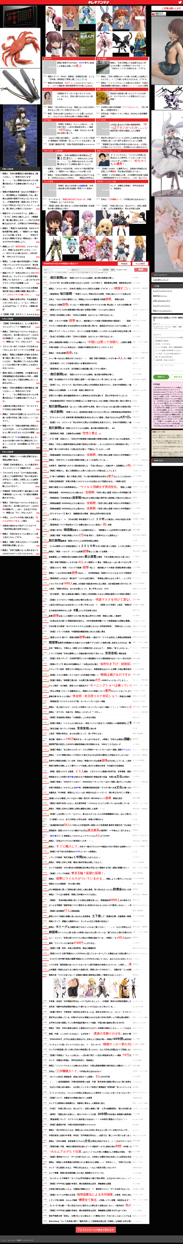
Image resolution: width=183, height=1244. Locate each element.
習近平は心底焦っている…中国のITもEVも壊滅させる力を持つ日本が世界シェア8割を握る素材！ (90, 1017)
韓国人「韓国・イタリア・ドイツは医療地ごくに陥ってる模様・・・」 (82, 551)
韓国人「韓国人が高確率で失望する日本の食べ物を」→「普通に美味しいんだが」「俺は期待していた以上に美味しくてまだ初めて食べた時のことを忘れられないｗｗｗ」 (20, 361)
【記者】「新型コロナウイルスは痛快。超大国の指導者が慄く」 (82, 277)
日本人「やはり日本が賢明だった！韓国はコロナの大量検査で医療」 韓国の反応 (86, 299)
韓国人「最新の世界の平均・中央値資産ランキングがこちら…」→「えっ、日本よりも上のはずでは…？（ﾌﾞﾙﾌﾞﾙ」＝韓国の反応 (20, 304)
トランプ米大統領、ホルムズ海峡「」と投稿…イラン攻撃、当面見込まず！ (89, 1200)
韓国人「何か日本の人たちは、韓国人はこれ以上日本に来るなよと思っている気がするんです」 (89, 1130)
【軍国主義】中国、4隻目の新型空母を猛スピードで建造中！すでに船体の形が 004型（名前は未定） (95, 1146)
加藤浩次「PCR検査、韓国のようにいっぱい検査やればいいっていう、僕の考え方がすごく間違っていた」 (94, 792)
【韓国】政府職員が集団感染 (64, 910)
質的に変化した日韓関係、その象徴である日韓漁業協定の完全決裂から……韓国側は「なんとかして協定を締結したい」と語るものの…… (20, 378)
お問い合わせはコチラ (161, 300)
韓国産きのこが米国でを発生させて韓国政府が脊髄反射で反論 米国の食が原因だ (89, 776)
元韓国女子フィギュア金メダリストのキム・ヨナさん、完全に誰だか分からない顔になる (75, 96)
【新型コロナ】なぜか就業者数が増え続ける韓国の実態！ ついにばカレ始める (82, 309)
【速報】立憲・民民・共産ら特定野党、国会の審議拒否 (72, 948)
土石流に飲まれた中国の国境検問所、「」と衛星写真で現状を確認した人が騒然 (128, 127)
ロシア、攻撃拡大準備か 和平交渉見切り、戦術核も (71, 1060)
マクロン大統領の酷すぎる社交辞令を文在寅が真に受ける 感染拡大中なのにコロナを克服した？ (90, 325)
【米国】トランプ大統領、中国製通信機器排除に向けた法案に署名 (77, 631)
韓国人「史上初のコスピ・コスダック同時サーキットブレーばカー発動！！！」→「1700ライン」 (93, 707)
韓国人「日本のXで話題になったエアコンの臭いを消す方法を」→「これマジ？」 (21, 417)
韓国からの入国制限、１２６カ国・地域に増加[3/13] (71, 390)
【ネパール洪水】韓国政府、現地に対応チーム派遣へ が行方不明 (79, 1076)
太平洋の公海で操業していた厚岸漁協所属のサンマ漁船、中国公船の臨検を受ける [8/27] (86, 1022)
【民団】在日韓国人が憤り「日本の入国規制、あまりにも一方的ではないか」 (82, 315)
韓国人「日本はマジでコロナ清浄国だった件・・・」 (71, 840)
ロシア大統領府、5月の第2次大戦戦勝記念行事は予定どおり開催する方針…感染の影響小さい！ (89, 867)
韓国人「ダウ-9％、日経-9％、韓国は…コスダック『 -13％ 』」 (76, 712)
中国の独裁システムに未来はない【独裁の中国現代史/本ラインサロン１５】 (81, 347)
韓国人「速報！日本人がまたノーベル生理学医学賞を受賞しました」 (20, 544)
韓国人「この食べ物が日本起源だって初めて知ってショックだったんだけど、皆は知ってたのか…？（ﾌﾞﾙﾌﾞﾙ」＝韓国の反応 (20, 264)
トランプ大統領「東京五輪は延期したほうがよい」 (75, 857)
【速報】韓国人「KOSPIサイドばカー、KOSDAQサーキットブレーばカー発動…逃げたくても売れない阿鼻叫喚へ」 (98, 781)
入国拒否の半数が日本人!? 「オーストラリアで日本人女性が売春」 (20, 408)
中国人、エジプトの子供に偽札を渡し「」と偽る (20, 519)
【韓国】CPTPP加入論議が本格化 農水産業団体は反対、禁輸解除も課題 (80, 1183)
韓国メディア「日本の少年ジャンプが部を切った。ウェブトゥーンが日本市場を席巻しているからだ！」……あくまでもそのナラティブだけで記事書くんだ (21, 278)
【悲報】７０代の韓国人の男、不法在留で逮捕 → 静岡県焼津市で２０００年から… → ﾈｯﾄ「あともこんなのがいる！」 (124, 178)
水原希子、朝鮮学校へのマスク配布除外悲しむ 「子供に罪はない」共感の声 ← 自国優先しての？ (96, 465)
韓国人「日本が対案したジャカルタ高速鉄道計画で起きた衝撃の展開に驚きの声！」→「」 (20, 291)
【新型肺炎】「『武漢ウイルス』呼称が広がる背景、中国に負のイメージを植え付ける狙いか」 (95, 293)
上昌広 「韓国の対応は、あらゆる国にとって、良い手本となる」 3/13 (78, 588)
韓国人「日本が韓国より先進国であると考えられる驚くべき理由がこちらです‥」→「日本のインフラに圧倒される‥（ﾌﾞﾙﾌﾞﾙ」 (128, 65)
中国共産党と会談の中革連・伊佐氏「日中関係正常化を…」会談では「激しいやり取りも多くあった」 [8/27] (95, 1135)
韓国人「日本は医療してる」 (64, 352)
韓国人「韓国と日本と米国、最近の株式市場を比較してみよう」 (76, 862)
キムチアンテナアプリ (161, 305)
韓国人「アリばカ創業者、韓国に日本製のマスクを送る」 (73, 894)
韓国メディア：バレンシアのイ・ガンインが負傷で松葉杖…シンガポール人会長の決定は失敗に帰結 (91, 331)
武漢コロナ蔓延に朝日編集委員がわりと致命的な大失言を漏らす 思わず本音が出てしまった (88, 395)
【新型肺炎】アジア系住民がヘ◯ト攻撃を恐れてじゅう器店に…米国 (80, 524)
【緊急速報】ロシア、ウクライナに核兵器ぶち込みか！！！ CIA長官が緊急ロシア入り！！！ (88, 1119)
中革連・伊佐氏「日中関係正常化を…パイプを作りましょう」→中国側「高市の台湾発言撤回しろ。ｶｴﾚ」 (93, 1001)
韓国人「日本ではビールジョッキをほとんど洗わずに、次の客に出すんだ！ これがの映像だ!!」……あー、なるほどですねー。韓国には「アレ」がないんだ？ (21, 336)
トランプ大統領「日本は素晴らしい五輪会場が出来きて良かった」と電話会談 (87, 653)
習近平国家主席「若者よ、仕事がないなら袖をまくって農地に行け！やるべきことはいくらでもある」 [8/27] (95, 1215)
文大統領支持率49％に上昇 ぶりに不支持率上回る (73, 610)
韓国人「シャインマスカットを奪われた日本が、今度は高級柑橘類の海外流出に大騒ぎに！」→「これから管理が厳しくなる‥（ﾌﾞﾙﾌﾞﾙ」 (124, 86)
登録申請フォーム (160, 296)
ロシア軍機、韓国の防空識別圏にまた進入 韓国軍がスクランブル (76, 1173)
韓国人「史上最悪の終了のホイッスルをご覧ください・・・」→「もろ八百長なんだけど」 (93, 927)
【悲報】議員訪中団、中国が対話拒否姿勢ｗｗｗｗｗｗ (71, 144)
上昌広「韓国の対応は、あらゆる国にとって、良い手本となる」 (76, 733)
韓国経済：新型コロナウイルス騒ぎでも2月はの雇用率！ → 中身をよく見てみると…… (91, 830)
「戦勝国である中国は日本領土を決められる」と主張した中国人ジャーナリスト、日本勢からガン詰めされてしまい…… (124, 147)
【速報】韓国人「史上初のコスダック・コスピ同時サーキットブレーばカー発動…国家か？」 (93, 749)
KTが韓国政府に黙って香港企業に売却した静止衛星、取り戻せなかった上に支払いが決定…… (92, 889)
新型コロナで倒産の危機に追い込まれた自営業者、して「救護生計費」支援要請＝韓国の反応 (93, 916)
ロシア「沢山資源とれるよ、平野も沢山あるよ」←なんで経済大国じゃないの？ (82, 1167)
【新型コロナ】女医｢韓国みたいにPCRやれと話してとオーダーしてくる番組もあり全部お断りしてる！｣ (93, 953)
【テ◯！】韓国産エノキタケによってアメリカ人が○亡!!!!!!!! (79, 835)
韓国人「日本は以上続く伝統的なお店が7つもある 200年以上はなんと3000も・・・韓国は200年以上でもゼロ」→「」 (71, 178)
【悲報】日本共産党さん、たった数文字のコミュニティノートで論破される (20, 325)
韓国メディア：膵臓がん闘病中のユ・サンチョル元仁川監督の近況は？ (79, 921)
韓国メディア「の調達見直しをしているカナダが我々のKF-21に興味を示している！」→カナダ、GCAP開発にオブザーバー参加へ (21, 442)
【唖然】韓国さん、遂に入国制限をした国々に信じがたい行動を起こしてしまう (82, 470)
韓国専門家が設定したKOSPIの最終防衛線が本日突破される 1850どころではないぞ (85, 744)
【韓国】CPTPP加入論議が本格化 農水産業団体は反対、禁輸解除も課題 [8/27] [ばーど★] (87, 1210)
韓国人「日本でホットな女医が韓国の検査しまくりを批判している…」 (79, 460)
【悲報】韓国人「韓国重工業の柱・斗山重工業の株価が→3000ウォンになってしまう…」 (89, 680)
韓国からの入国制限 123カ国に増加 (64, 883)
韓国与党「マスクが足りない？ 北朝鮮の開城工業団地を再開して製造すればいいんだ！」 (86, 975)
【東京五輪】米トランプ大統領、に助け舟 (72, 728)
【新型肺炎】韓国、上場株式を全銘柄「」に (75, 433)
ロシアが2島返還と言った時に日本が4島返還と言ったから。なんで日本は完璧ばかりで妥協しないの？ (92, 1049)
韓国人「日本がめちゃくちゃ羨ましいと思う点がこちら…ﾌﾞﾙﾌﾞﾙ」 (20, 535)
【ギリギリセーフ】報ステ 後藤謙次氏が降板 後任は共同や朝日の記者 (80, 513)
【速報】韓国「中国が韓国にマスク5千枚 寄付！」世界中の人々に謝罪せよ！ (84, 535)
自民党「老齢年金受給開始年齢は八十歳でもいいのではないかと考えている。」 (82, 1006)
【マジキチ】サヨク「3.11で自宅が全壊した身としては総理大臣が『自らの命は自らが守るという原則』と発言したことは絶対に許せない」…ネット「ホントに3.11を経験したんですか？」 (20, 479)
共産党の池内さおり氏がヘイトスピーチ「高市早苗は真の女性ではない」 (19, 527)
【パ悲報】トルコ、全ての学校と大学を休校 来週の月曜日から (77, 819)
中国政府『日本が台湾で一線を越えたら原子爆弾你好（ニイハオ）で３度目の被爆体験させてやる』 (20, 494)
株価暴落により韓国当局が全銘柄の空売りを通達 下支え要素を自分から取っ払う (89, 556)
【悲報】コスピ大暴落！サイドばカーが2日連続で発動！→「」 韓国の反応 (98, 674)
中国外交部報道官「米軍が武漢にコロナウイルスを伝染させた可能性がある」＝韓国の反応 (87, 481)
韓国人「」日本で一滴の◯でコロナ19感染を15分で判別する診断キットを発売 (92, 846)
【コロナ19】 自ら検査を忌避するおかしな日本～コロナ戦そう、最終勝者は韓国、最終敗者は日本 (90, 283)
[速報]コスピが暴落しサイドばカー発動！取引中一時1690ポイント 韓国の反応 (85, 798)
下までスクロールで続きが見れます (96, 1229)
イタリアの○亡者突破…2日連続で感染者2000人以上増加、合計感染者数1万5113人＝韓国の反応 (94, 583)
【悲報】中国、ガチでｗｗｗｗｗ (19, 314)
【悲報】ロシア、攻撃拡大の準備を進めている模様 (70, 1097)
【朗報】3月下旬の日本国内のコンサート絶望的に (73, 851)
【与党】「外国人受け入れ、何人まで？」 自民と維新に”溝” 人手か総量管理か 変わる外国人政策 (91, 1108)
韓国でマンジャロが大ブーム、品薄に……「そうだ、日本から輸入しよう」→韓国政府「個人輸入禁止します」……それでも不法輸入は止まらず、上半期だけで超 (21, 218)
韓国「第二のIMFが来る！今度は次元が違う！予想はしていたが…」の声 (79, 449)
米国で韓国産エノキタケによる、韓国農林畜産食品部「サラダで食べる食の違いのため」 (92, 787)
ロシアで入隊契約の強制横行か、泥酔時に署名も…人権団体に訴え (77, 1103)
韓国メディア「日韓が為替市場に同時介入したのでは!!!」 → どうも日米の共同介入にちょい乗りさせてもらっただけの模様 (21, 429)
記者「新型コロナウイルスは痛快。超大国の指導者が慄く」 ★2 (82, 428)
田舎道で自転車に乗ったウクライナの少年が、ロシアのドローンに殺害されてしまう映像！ (128, 96)
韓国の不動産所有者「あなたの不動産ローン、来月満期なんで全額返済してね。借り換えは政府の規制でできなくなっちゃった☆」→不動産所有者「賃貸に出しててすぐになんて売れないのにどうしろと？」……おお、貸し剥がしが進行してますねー (21, 200)
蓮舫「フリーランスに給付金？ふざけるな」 (72, 943)
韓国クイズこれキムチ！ (162, 310)
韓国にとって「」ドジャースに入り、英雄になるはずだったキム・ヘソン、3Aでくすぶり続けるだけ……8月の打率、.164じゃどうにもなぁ (20, 251)
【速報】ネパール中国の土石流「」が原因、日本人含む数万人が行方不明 (98, 1194)
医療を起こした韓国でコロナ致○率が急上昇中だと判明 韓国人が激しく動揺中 (85, 615)
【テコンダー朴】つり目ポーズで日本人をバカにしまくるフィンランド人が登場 (20, 348)
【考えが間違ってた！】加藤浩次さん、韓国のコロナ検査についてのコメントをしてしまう (90, 690)
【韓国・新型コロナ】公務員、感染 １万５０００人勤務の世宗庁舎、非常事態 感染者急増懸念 (94, 771)
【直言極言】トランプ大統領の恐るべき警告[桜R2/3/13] (73, 363)
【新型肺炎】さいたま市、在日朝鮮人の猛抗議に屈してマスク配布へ (78, 368)
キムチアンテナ (79, 1)
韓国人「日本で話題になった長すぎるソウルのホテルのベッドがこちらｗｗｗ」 (20, 552)
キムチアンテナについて (162, 291)
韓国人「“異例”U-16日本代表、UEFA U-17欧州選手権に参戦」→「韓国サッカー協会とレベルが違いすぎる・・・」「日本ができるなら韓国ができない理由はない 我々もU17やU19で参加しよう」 (21, 235)
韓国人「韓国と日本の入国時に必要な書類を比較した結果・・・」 (77, 808)
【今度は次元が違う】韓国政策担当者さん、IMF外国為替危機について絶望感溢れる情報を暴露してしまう (94, 621)
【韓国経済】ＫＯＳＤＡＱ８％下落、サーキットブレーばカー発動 (77, 701)
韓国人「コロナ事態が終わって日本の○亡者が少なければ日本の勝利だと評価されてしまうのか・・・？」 (93, 755)
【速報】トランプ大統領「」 (77, 873)
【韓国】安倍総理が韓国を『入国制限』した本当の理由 (72, 717)
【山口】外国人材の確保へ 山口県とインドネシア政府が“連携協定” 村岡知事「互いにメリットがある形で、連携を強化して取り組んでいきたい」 (71, 141)
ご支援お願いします (171, 8)
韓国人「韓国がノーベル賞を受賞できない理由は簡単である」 (20, 458)
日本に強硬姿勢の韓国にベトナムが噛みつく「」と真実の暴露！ (91, 342)
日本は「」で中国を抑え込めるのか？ (123, 199)
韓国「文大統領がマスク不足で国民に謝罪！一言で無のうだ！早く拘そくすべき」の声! (86, 379)
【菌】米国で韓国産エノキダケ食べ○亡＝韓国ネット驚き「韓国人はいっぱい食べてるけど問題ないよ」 (95, 562)
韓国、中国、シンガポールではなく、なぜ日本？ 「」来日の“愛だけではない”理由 (98, 1033)
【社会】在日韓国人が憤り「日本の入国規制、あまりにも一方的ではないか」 (82, 336)
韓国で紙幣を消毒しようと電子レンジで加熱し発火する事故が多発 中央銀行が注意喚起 (86, 765)
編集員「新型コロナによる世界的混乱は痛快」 (74, 540)
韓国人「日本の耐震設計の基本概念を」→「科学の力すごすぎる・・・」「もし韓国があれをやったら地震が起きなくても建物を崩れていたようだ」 (20, 180)
